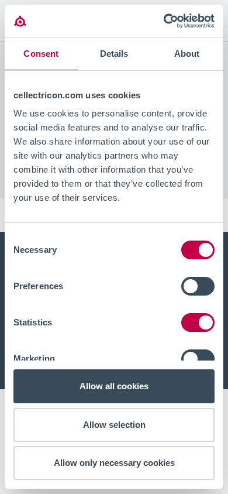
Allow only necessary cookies (114, 463)
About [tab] (187, 54)
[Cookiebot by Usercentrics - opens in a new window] (164, 21)
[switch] (198, 286)
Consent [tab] (40, 54)
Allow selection (114, 425)
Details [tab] (114, 54)
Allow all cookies (114, 386)
